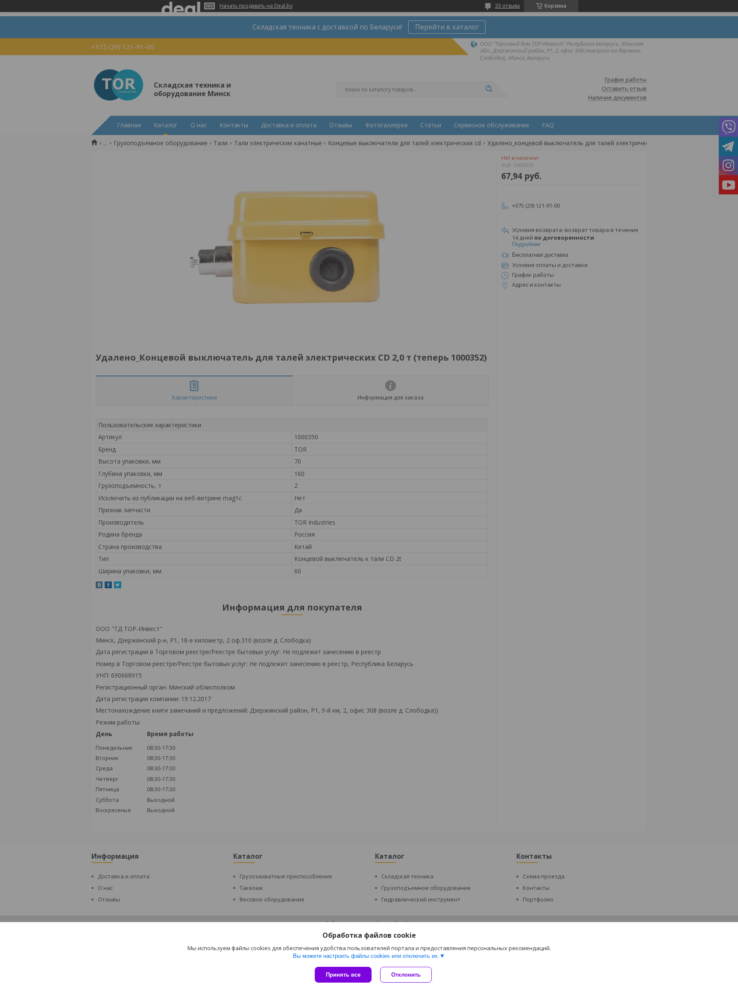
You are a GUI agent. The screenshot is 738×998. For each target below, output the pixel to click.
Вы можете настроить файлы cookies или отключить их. (366, 956)
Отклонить (406, 975)
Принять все (343, 975)
